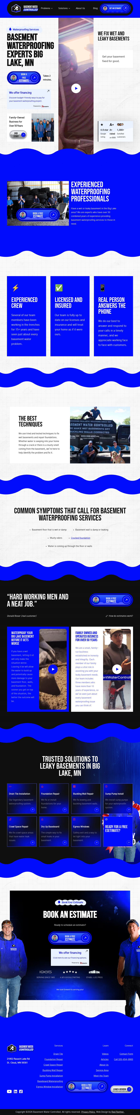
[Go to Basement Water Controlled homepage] (25, 8)
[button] (47, 8)
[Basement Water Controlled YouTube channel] (9, 1091)
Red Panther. (118, 1112)
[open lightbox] (76, 88)
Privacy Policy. (88, 1112)
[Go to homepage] (20, 1048)
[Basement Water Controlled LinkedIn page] (15, 1091)
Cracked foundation (80, 538)
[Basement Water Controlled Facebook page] (21, 1091)
